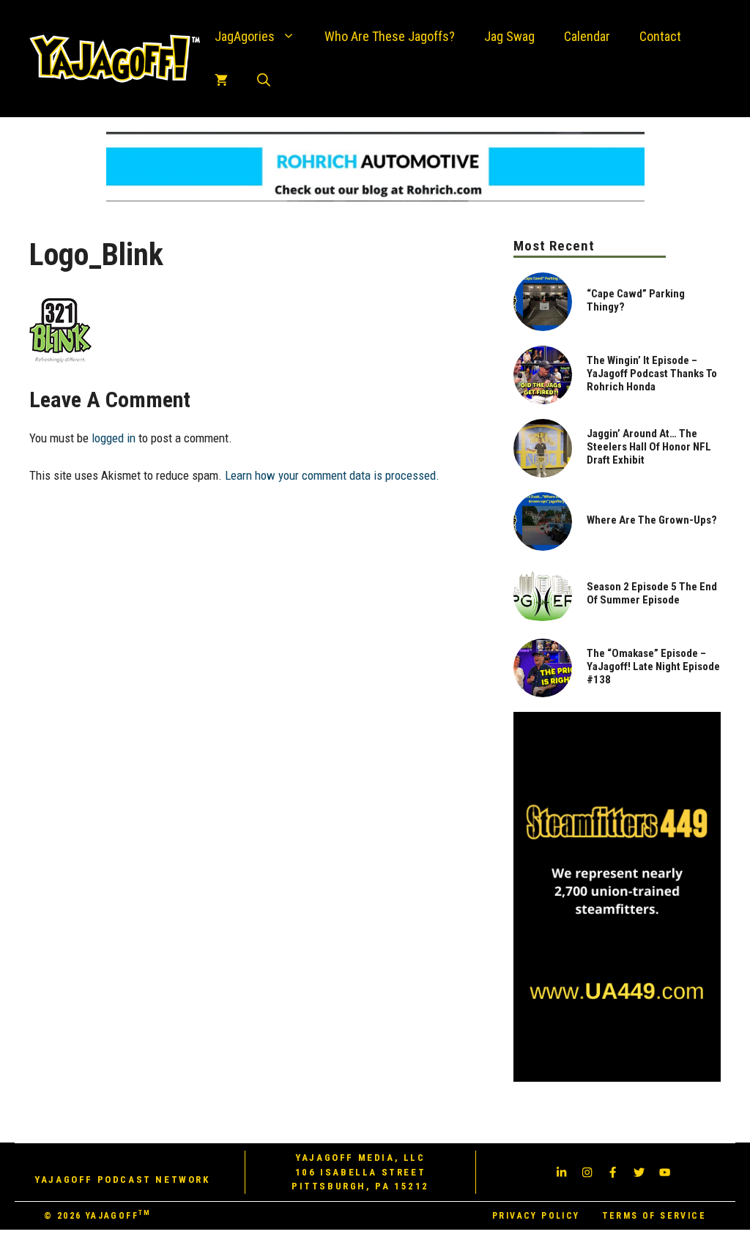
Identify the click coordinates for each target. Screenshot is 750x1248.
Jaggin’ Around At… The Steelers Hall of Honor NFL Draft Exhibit (649, 447)
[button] (263, 81)
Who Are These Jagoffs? (389, 36)
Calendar (587, 36)
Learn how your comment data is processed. (332, 475)
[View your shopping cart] (221, 81)
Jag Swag (509, 36)
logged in (113, 438)
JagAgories (245, 36)
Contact (660, 36)
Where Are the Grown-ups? (652, 520)
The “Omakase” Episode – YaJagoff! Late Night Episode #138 (653, 666)
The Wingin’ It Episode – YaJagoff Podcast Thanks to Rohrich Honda (652, 373)
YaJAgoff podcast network (121, 1179)
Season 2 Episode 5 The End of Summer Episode (652, 593)
